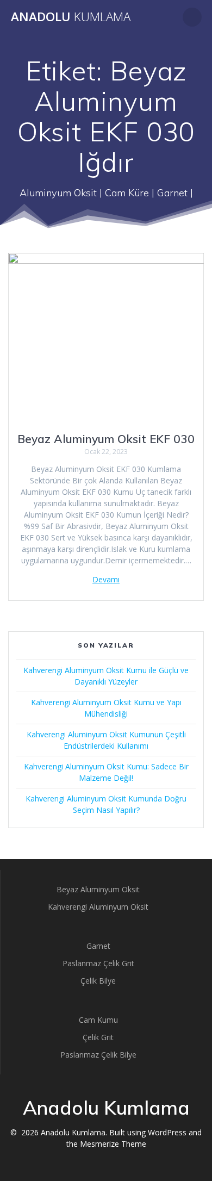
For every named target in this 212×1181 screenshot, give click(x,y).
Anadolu (70, 17)
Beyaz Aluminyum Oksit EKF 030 (106, 439)
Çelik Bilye (98, 980)
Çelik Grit (98, 1037)
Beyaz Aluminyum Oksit (98, 889)
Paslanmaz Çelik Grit (98, 963)
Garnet (98, 946)
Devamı (106, 579)
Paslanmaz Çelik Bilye (98, 1054)
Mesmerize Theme (113, 1144)
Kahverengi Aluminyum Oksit (98, 907)
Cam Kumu (98, 1020)
